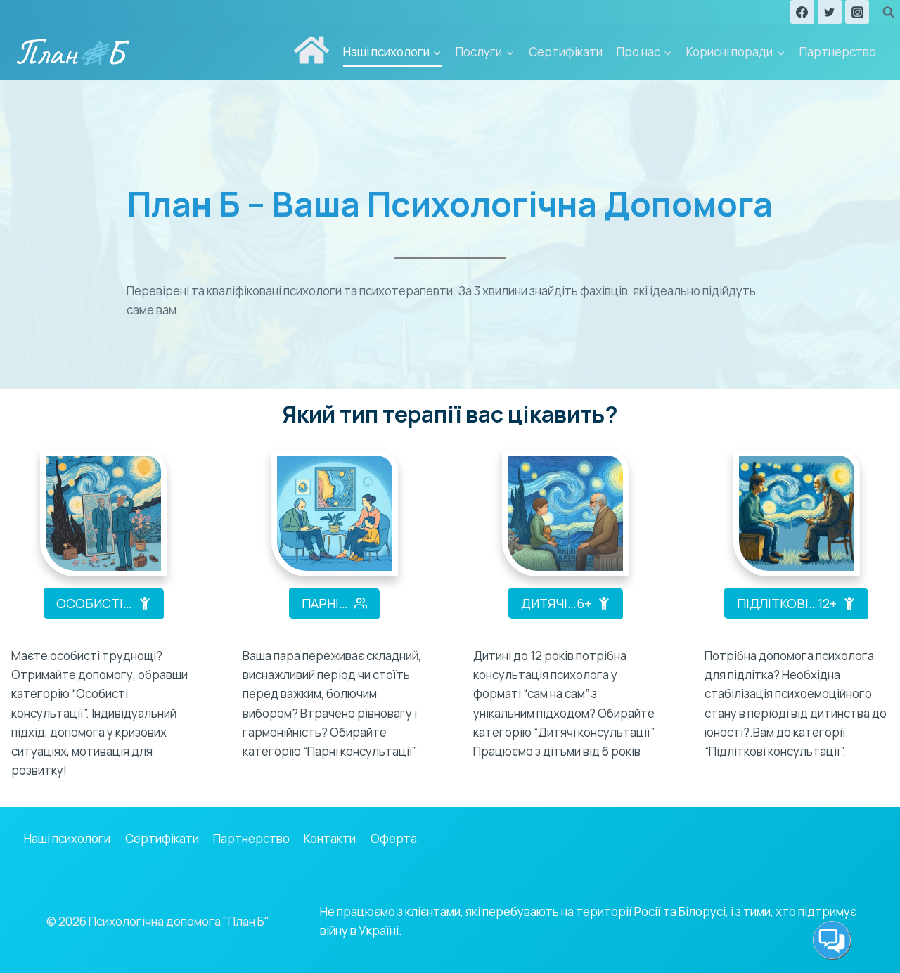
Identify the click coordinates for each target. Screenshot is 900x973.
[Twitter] (830, 12)
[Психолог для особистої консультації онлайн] (103, 513)
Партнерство (837, 52)
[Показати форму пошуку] (888, 12)
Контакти (330, 838)
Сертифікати (566, 52)
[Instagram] (857, 12)
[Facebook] (802, 12)
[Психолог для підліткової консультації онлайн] (796, 513)
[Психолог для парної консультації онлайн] (334, 513)
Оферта (394, 838)
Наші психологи (67, 838)
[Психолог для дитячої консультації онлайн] (565, 513)
